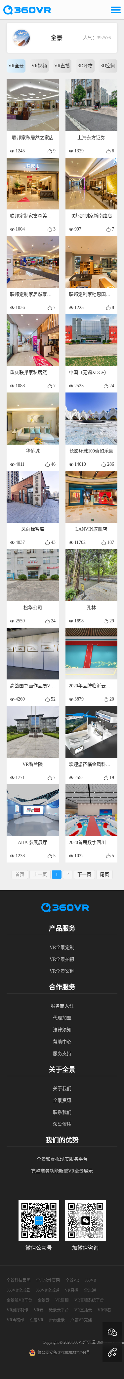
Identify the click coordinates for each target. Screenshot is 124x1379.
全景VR (72, 1280)
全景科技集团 (18, 1280)
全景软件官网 (48, 1280)
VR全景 (16, 65)
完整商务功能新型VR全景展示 (62, 1171)
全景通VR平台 (19, 1300)
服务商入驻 (62, 1006)
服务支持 (62, 1053)
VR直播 (62, 65)
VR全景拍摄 (62, 959)
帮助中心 (62, 1041)
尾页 (104, 874)
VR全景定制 (62, 947)
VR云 (38, 1310)
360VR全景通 (47, 1290)
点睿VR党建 (81, 1320)
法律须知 (62, 1029)
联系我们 (62, 1112)
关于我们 (62, 1088)
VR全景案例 (62, 971)
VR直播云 (83, 1310)
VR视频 (39, 65)
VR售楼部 (15, 1320)
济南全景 (57, 1320)
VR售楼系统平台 (89, 1300)
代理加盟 (62, 1018)
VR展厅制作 (17, 1310)
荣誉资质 (62, 1124)
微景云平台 (59, 1310)
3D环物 (85, 65)
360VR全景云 (18, 1290)
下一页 (84, 874)
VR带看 (104, 1310)
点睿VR (36, 1320)
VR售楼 (62, 1300)
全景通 (90, 1290)
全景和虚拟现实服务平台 (62, 1159)
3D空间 (108, 65)
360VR (90, 1280)
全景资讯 (62, 1100)
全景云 (44, 1300)
